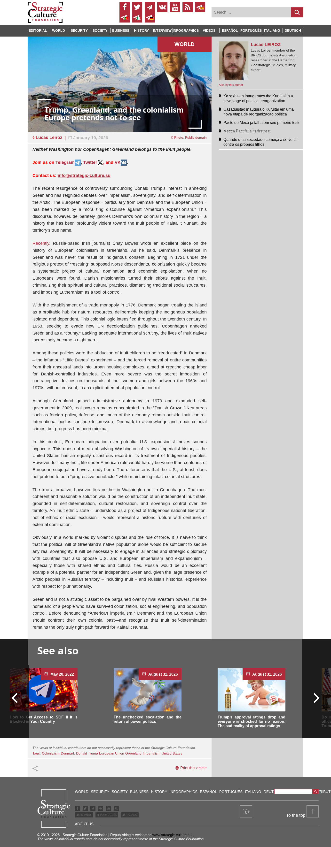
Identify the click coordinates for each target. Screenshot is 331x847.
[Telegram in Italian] (137, 17)
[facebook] (124, 7)
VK (118, 162)
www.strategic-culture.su (171, 835)
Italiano (272, 30)
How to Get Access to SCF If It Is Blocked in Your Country (44, 719)
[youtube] (175, 7)
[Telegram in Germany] (150, 17)
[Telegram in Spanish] (200, 7)
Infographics (183, 792)
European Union (111, 753)
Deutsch (293, 30)
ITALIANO (131, 814)
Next (316, 697)
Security (79, 30)
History (141, 30)
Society (100, 30)
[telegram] (150, 7)
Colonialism (51, 753)
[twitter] (137, 7)
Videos (209, 30)
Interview (162, 30)
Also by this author (231, 85)
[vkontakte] (162, 7)
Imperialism (151, 753)
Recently (40, 243)
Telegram (65, 162)
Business (120, 30)
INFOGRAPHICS (186, 30)
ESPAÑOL (85, 814)
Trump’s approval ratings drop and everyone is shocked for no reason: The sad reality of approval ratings (251, 721)
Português (251, 30)
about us (84, 824)
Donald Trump (87, 753)
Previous (15, 697)
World (58, 30)
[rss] (187, 7)
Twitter (90, 162)
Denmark (68, 753)
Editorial (38, 30)
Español (230, 30)
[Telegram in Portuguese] (124, 17)
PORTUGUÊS (108, 814)
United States (172, 753)
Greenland (133, 753)
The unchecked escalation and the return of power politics (147, 719)
